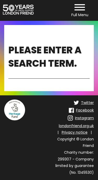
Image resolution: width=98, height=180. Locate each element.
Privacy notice (75, 132)
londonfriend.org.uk (76, 125)
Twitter (87, 102)
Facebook (85, 110)
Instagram (84, 118)
